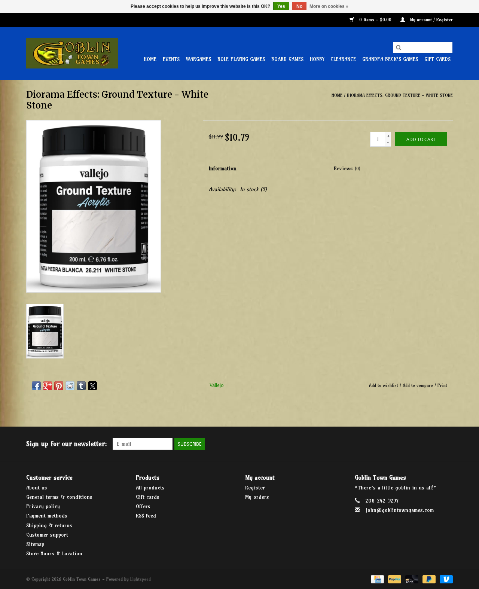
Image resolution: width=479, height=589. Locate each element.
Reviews (347, 168)
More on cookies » (328, 6)
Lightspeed (140, 579)
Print (442, 385)
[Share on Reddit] (69, 385)
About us (36, 487)
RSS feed (146, 515)
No (299, 6)
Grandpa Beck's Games (390, 59)
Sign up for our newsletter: (66, 444)
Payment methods (46, 515)
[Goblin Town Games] (72, 53)
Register (255, 487)
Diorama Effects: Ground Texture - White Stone (400, 95)
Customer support (47, 534)
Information (223, 168)
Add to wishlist (384, 385)
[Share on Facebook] (36, 385)
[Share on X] (92, 385)
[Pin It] (58, 385)
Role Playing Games (241, 59)
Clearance (343, 59)
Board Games (287, 59)
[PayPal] (394, 579)
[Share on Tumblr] (81, 385)
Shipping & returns (49, 525)
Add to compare (418, 385)
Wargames (198, 59)
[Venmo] (445, 579)
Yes (281, 6)
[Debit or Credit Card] (411, 579)
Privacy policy (43, 506)
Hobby (317, 59)
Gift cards (437, 59)
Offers (143, 506)
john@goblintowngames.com (400, 510)
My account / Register (431, 19)
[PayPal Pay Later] (428, 579)
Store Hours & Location (54, 553)
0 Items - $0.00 (375, 19)
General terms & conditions (59, 497)
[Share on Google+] (47, 385)
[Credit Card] (376, 579)
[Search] (398, 48)
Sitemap (35, 544)
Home (150, 59)
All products (150, 487)
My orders (257, 497)
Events (171, 59)
